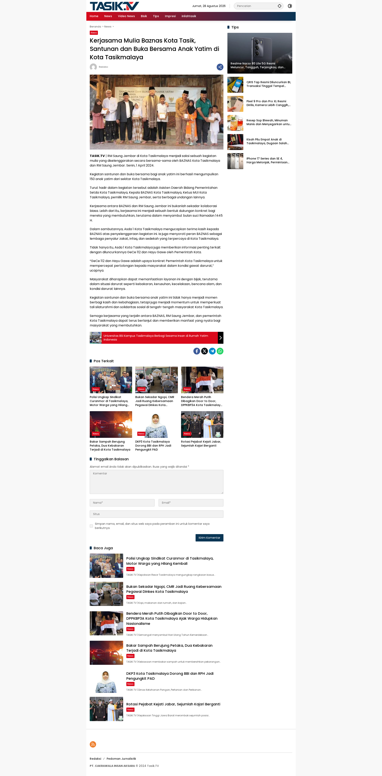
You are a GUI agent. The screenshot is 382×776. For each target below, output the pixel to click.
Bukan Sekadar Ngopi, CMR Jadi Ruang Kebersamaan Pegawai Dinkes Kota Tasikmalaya (154, 401)
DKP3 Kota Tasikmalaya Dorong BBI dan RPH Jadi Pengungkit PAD (153, 445)
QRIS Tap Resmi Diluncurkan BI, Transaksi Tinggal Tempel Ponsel (269, 84)
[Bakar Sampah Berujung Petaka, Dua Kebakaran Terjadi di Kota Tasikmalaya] (111, 424)
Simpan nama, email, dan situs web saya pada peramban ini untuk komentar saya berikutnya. (152, 526)
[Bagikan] (220, 67)
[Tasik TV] (124, 6)
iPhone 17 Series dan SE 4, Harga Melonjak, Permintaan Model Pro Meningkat (267, 161)
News (94, 32)
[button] (280, 6)
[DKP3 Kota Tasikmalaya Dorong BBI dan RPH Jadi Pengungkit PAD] (156, 424)
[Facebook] (196, 351)
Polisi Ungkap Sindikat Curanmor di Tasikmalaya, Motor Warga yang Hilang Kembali (109, 401)
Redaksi (103, 67)
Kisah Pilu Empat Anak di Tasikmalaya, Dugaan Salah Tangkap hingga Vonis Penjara (269, 141)
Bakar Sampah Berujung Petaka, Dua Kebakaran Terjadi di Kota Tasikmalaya (110, 445)
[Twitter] (204, 351)
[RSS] (93, 744)
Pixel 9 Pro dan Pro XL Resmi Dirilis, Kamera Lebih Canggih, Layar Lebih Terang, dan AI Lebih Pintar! (268, 103)
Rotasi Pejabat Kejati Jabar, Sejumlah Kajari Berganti (201, 444)
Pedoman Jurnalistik (121, 759)
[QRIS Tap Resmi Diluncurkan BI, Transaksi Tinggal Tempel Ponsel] (235, 85)
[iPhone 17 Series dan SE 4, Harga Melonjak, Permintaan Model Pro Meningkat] (235, 161)
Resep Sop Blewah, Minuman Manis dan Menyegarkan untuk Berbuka (269, 122)
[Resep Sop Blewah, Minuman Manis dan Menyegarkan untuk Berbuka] (235, 123)
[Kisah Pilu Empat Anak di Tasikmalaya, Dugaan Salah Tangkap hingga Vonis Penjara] (235, 142)
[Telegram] (212, 351)
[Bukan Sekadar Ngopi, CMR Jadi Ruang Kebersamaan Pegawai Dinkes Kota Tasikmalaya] (156, 380)
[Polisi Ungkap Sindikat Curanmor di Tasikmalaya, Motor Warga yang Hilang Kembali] (111, 380)
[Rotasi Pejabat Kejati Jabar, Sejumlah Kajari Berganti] (202, 424)
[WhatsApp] (220, 351)
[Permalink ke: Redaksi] (94, 67)
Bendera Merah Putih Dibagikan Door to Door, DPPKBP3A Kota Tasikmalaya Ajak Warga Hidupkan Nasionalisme (201, 401)
